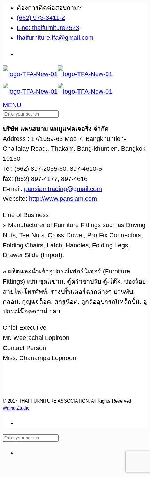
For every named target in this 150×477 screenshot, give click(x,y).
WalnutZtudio (16, 408)
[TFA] (57, 82)
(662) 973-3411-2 (41, 17)
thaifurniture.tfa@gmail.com (55, 37)
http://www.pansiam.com (63, 198)
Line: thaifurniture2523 (48, 27)
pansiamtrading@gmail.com (63, 188)
